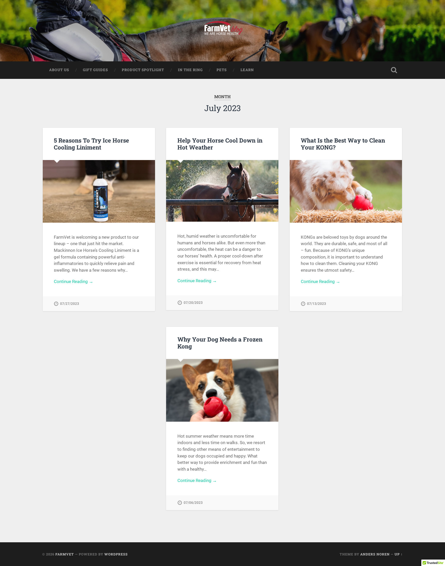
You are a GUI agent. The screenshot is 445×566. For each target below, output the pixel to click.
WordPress (116, 554)
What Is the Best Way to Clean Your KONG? (343, 143)
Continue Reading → (73, 281)
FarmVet (64, 554)
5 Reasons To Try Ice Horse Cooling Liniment (91, 143)
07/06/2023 (193, 503)
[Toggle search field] (394, 70)
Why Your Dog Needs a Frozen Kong (219, 342)
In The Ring (190, 70)
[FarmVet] (222, 30)
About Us (59, 70)
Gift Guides (95, 70)
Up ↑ (399, 554)
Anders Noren (375, 554)
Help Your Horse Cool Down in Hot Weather (219, 143)
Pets (222, 70)
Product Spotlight (143, 70)
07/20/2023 (193, 303)
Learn (247, 70)
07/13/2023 (316, 304)
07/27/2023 (69, 304)
